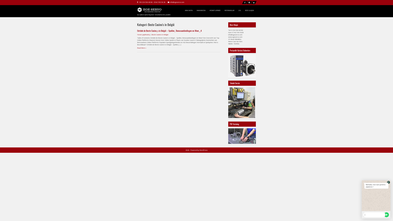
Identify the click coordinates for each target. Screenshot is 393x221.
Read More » (141, 48)
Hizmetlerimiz (215, 10)
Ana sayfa (189, 10)
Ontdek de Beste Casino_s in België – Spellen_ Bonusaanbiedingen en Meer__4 (169, 30)
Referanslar (229, 10)
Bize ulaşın (249, 10)
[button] (388, 182)
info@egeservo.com (177, 2)
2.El (239, 10)
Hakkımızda (201, 10)
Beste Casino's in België (160, 35)
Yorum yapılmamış (143, 35)
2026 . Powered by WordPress (197, 150)
